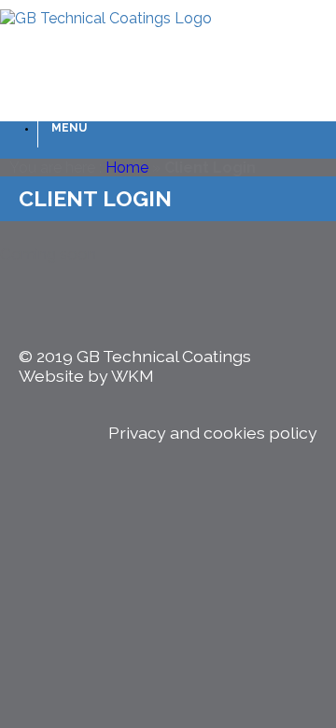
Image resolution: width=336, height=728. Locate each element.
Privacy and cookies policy (212, 432)
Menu (69, 127)
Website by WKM (86, 375)
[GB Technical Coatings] (106, 18)
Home (126, 167)
